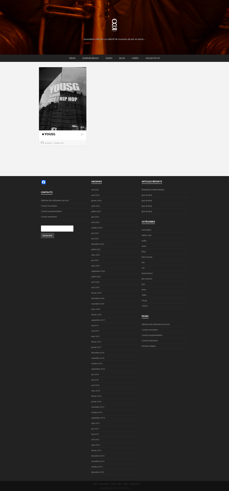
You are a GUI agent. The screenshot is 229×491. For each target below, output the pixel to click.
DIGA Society (147, 257)
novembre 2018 (97, 304)
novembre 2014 (97, 461)
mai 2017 (95, 325)
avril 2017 (95, 331)
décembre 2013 (97, 472)
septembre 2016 (98, 369)
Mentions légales (149, 346)
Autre (144, 246)
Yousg (144, 300)
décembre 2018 (97, 298)
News (72, 58)
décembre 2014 (97, 456)
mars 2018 (95, 309)
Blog (122, 58)
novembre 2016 (97, 358)
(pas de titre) (147, 195)
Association (146, 230)
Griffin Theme (123, 488)
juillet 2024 (96, 211)
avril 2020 (95, 282)
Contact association (49, 206)
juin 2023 (95, 233)
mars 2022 (95, 255)
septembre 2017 (98, 320)
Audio (108, 58)
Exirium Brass (90, 58)
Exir (143, 262)
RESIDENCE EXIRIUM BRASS (153, 190)
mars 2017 (95, 336)
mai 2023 (95, 239)
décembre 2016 (97, 353)
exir (143, 268)
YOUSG (50, 134)
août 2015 (95, 423)
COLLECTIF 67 (153, 58)
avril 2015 (95, 440)
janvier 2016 (96, 402)
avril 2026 (95, 195)
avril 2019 (95, 287)
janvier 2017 (96, 347)
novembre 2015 (97, 407)
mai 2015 (95, 434)
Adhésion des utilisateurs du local (55, 200)
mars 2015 (95, 445)
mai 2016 (95, 380)
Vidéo (135, 58)
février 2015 (96, 450)
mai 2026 (95, 190)
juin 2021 (95, 260)
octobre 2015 (96, 412)
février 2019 (96, 293)
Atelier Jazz (147, 235)
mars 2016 (95, 391)
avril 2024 (95, 222)
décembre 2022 (97, 244)
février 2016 (96, 396)
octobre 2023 (96, 228)
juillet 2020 (96, 277)
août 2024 (95, 206)
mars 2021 (95, 266)
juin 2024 (95, 217)
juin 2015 (95, 429)
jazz (143, 284)
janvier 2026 (96, 201)
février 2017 (96, 342)
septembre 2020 (98, 271)
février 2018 (96, 315)
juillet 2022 (96, 249)
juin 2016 (95, 374)
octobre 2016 (96, 363)
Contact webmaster (49, 217)
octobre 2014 (96, 467)
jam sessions (147, 279)
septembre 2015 (98, 418)
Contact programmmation (51, 211)
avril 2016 (95, 385)
